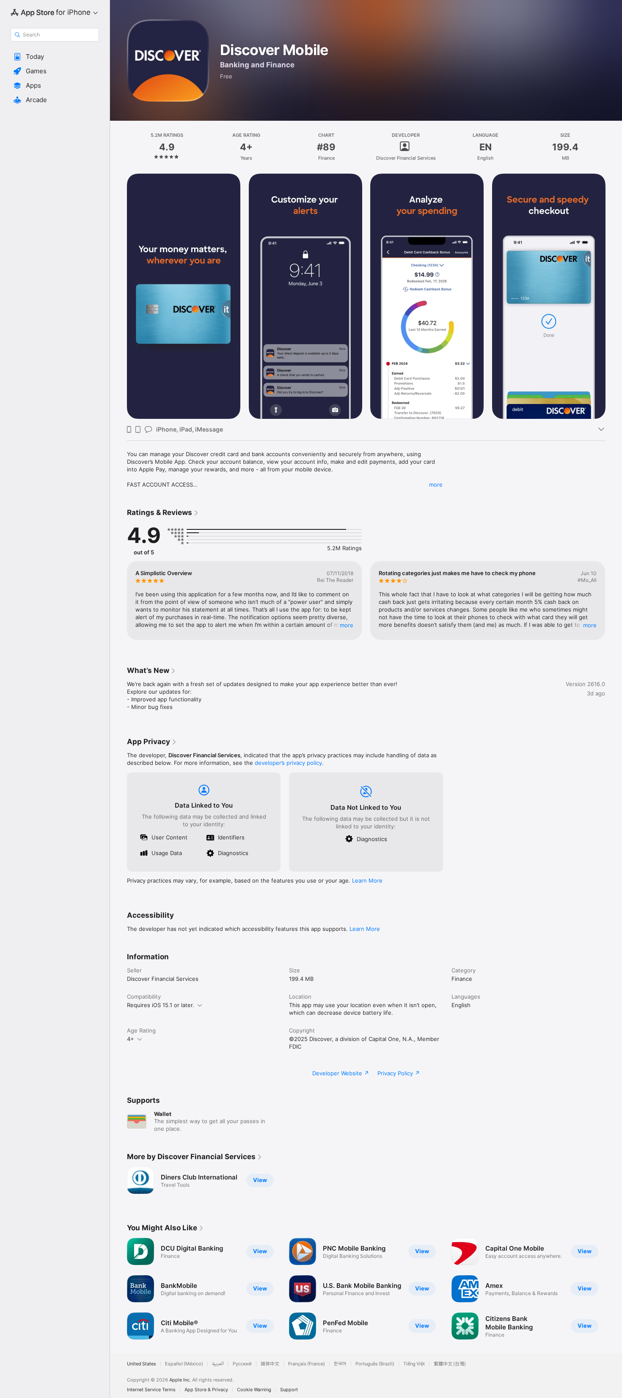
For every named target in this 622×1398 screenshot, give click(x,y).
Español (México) (184, 1364)
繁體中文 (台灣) (450, 1364)
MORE (346, 625)
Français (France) (306, 1364)
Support (289, 1389)
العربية (218, 1364)
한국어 (340, 1364)
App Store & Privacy (206, 1389)
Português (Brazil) (374, 1364)
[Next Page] (613, 296)
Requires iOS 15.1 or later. (160, 1005)
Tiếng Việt (414, 1364)
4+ (130, 1038)
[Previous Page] (118, 296)
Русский (242, 1364)
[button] (55, 56)
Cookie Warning (254, 1389)
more (436, 484)
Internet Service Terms (151, 1389)
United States (141, 1364)
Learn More (367, 880)
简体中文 (270, 1364)
